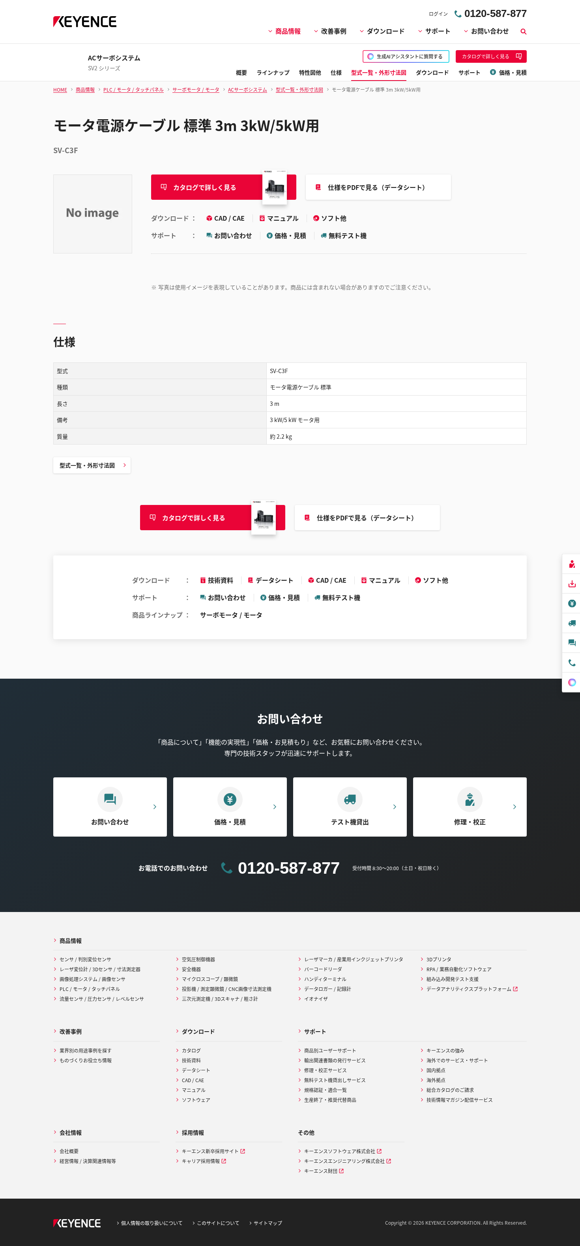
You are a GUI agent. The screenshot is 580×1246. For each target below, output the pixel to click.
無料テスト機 (348, 235)
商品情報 (288, 31)
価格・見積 (290, 235)
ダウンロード (386, 31)
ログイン (438, 13)
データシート (275, 580)
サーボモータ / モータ (231, 614)
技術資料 (220, 580)
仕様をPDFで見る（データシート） (378, 187)
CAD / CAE (230, 218)
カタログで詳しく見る (204, 187)
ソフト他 (333, 218)
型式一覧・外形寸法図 (87, 465)
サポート (438, 31)
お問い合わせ (490, 31)
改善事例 (333, 31)
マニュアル (283, 218)
